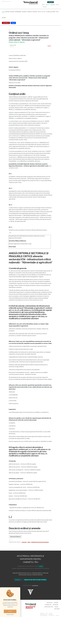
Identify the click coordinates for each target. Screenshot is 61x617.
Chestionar (57, 608)
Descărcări (55, 604)
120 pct (47, 4)
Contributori (48, 604)
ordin (28, 542)
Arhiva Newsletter (43, 615)
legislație (24, 542)
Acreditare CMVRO (48, 606)
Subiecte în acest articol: (15, 542)
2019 (9, 29)
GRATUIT (41, 566)
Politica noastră (10, 614)
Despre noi (42, 613)
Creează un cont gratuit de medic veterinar (35, 579)
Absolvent (52, 4)
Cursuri (13, 22)
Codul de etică (51, 615)
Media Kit (57, 615)
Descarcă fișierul (15, 536)
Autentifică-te (35, 585)
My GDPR (50, 613)
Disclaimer (50, 614)
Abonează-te (17, 579)
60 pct (43, 4)
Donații (56, 606)
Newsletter (49, 602)
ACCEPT (10, 611)
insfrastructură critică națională (40, 542)
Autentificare (6, 22)
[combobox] (50, 7)
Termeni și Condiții (43, 614)
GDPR (47, 613)
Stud (57, 4)
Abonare (50, 2)
